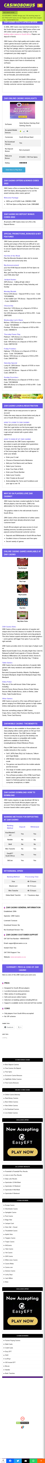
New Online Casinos (11, 1105)
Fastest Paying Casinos (12, 1340)
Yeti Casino (8, 1252)
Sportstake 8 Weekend (12, 1193)
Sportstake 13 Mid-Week (13, 1182)
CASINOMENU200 (13, 20)
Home (8, 1384)
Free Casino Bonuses (12, 1083)
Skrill (6, 1355)
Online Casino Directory (12, 1094)
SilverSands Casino (11, 1209)
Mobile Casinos (11, 1391)
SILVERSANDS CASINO (9, 15)
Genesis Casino (10, 1271)
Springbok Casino (10, 1212)
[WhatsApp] (33, 1461)
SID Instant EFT (10, 1362)
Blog (26, 1387)
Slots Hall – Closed (11, 1227)
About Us (28, 1384)
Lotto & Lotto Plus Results (13, 1175)
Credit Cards (9, 1348)
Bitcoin (7, 1366)
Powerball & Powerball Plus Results (16, 1171)
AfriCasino (8, 1245)
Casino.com (9, 1267)
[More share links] (41, 1461)
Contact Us (28, 1391)
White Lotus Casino (11, 1260)
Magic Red (8, 1220)
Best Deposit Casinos (12, 1064)
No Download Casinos (12, 1109)
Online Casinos (11, 1387)
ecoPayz (8, 1359)
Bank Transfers (10, 1373)
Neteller (7, 1370)
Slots (7, 1394)
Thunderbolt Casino (11, 1231)
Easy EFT (8, 1351)
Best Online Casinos (11, 1102)
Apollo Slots (9, 1234)
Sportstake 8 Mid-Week (12, 1190)
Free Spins (8, 1072)
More (6, 1282)
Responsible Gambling (29, 1395)
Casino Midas (9, 1263)
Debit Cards (9, 1344)
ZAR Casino (9, 1256)
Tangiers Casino (10, 1238)
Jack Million (9, 1278)
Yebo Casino (9, 1249)
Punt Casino (9, 1216)
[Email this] (25, 1461)
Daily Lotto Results (11, 1179)
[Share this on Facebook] (10, 1461)
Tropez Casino (9, 1242)
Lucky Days (9, 1274)
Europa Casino (9, 1205)
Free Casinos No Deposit (13, 1068)
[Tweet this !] (18, 1461)
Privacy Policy (29, 1400)
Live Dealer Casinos (11, 1113)
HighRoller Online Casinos (13, 1079)
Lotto (7, 1397)
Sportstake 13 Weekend (12, 1186)
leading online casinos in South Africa (17, 34)
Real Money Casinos (11, 1098)
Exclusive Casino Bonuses (13, 1075)
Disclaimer (9, 1404)
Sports (8, 1400)
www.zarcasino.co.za (18, 957)
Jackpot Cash (9, 1223)
